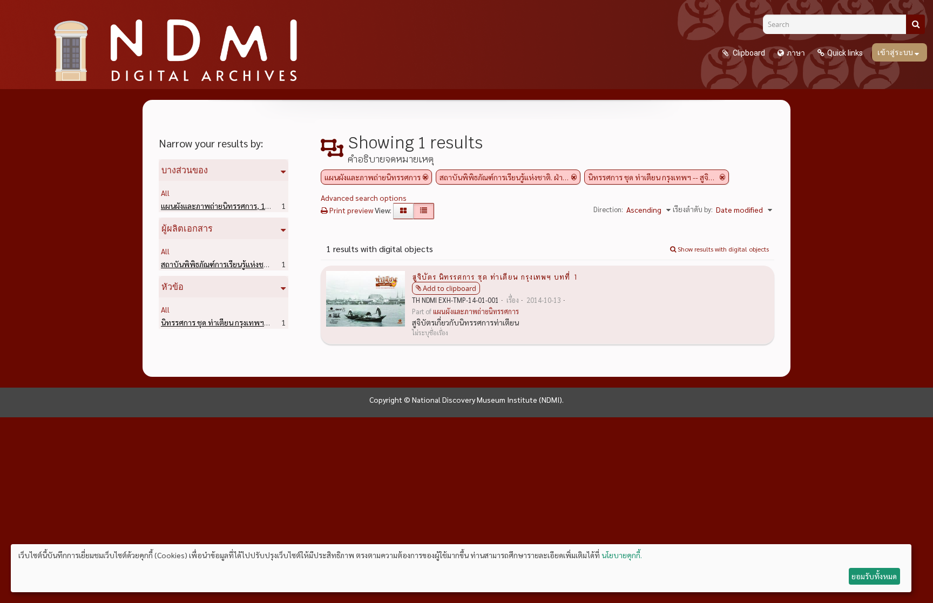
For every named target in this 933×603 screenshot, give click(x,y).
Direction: (608, 209)
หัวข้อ (172, 287)
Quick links (845, 53)
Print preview (350, 210)
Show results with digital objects (722, 249)
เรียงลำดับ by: (693, 209)
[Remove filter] (425, 177)
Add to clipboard (449, 288)
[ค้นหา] (915, 24)
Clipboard (748, 53)
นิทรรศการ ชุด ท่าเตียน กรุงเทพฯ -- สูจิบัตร (245, 322)
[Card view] (403, 211)
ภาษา (796, 53)
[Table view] (423, 211)
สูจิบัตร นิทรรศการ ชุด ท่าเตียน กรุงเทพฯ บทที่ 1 (495, 276)
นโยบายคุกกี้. (621, 555)
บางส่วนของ (184, 170)
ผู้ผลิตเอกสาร (187, 228)
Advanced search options (364, 197)
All (165, 193)
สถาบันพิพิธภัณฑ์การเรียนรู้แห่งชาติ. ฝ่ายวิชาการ (254, 264)
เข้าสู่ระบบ (896, 52)
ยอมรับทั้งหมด (874, 576)
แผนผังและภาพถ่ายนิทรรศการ (226, 206)
